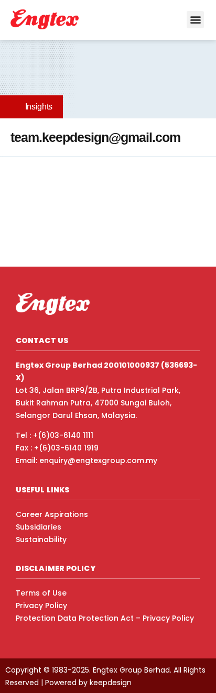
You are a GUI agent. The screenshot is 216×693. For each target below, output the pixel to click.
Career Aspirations (52, 514)
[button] (195, 19)
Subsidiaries (38, 527)
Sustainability (41, 539)
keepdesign (111, 682)
